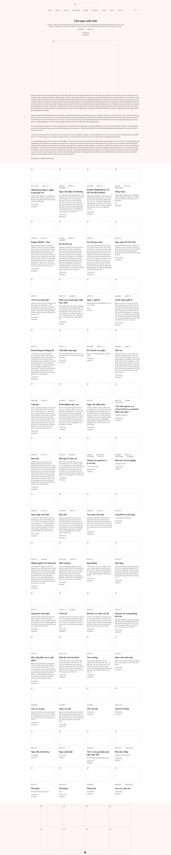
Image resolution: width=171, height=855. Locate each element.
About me (120, 10)
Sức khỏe (66, 10)
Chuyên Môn (76, 10)
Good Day (95, 10)
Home (50, 10)
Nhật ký (57, 10)
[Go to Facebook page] (85, 852)
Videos (112, 10)
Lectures (103, 10)
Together (85, 10)
